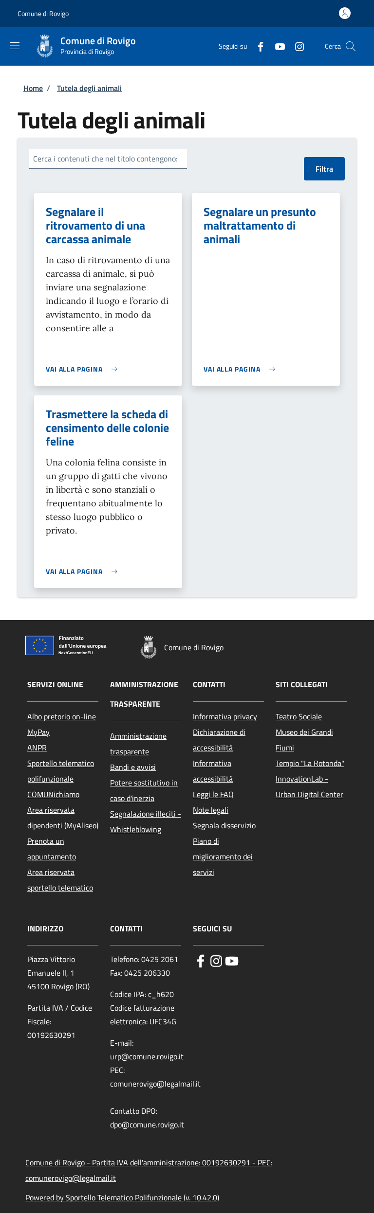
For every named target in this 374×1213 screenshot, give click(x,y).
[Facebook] (256, 46)
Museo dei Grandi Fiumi (304, 739)
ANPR (37, 747)
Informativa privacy (225, 716)
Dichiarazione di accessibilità (219, 739)
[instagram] (216, 960)
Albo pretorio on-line (61, 716)
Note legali (210, 810)
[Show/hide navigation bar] (14, 45)
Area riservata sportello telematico (60, 879)
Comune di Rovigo (43, 13)
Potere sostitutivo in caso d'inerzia (144, 790)
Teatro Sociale (299, 716)
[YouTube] (276, 46)
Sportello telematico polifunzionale (60, 771)
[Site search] (350, 46)
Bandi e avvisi (133, 767)
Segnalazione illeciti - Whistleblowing (145, 821)
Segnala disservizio (224, 825)
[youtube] (232, 960)
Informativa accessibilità (213, 771)
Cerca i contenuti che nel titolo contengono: (105, 158)
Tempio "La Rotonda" (310, 763)
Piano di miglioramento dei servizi (223, 856)
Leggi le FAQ (213, 794)
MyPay (38, 732)
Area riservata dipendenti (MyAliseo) (62, 817)
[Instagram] (295, 46)
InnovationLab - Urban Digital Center (309, 786)
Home (33, 88)
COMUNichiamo (53, 794)
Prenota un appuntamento (51, 848)
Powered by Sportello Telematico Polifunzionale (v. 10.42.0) (122, 1197)
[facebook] (200, 960)
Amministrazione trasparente (138, 743)
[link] (84, 369)
